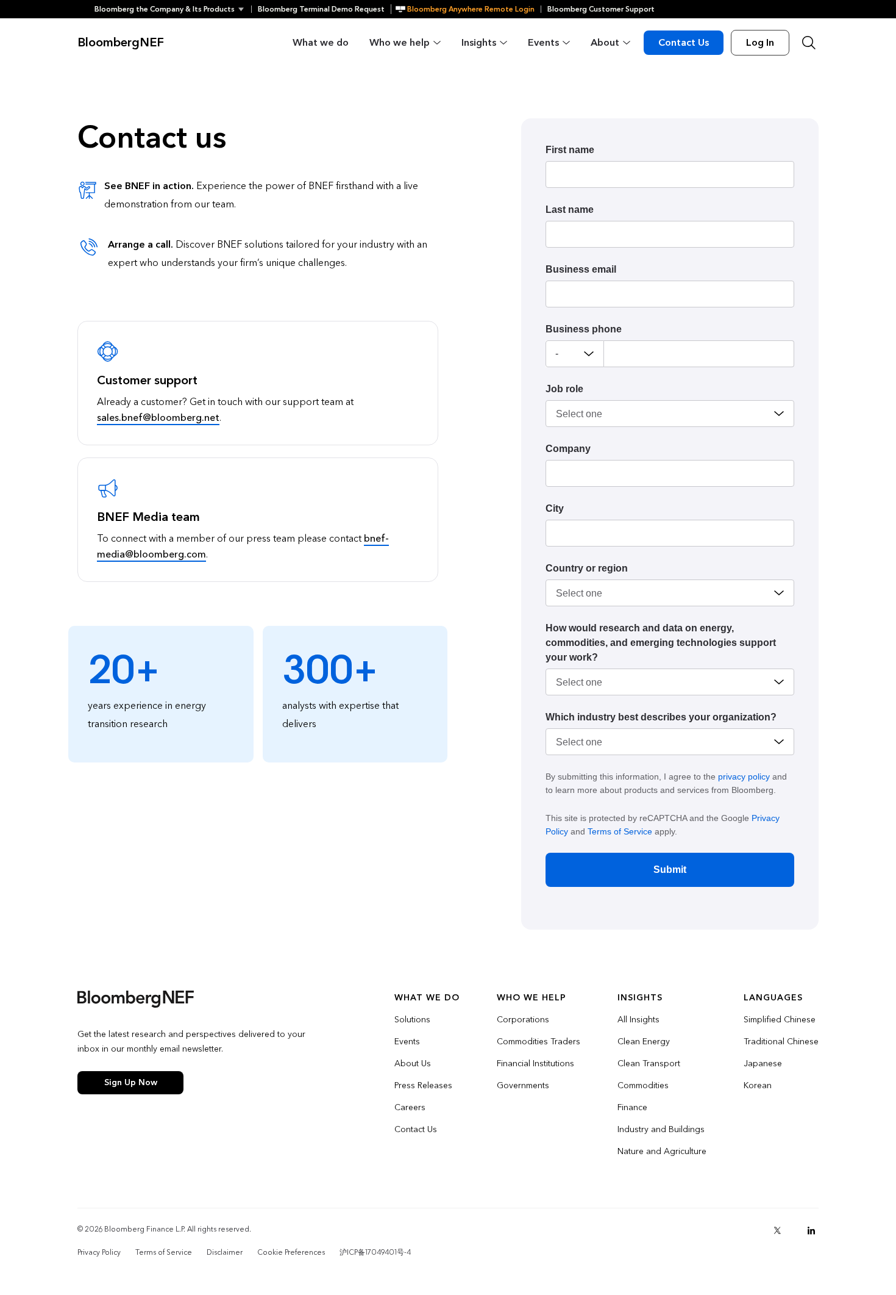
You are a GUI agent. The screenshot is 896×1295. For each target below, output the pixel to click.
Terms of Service (620, 831)
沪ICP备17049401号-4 (375, 1252)
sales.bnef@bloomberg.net (158, 417)
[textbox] (699, 353)
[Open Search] (808, 42)
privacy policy (744, 776)
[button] (172, 9)
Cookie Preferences (291, 1252)
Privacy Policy (99, 1252)
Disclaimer (225, 1252)
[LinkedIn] (811, 1230)
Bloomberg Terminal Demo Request (321, 9)
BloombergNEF (120, 43)
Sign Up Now (130, 1082)
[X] (777, 1230)
